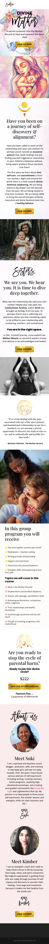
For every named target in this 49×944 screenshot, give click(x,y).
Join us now (24, 44)
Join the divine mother (24, 686)
